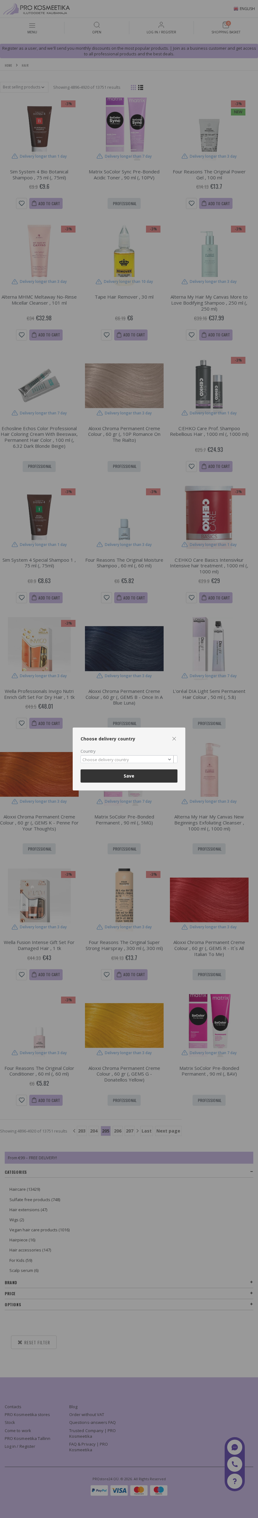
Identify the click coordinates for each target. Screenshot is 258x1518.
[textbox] (127, 760)
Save (129, 776)
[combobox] (129, 759)
